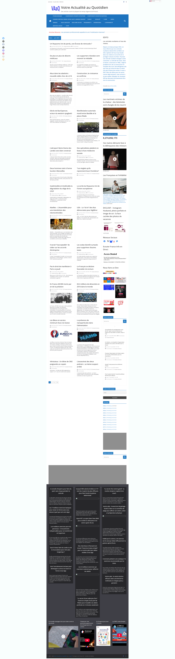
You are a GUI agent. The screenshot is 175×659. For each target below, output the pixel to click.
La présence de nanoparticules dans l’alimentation (85, 323)
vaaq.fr (70, 656)
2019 (104, 422)
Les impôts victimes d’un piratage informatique (76, 32)
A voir (105, 19)
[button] (62, 16)
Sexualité (97, 19)
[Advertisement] (114, 441)
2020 (104, 420)
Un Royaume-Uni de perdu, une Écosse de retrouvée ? (71, 44)
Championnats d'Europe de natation (97, 16)
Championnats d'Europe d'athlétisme (75, 16)
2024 (104, 410)
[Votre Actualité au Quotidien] (50, 21)
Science (89, 19)
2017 (104, 427)
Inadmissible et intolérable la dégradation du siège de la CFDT (61, 188)
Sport (67, 25)
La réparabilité (109, 22)
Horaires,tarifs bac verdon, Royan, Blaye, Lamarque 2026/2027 (69, 19)
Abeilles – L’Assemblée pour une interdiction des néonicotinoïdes (61, 210)
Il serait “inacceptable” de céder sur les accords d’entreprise (60, 247)
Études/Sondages (57, 16)
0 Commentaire (75, 46)
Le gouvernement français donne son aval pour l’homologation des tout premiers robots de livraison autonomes (114, 360)
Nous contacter (65, 22)
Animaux (55, 22)
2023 (104, 413)
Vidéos (112, 19)
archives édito (113, 86)
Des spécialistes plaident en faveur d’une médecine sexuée (88, 150)
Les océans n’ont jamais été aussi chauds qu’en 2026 (114, 349)
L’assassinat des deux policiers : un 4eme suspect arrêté (87, 364)
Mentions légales (57, 25)
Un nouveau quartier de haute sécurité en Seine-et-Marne (114, 370)
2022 (104, 415)
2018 (104, 424)
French (153, 1)
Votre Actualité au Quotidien (84, 7)
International (97, 22)
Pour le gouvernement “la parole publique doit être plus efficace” (114, 340)
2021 (104, 417)
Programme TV (87, 22)
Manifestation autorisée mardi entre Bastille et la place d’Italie (86, 113)
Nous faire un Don (77, 22)
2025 (104, 408)
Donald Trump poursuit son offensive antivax (113, 330)
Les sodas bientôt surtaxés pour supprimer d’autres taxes (87, 247)
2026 (104, 405)
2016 (104, 429)
